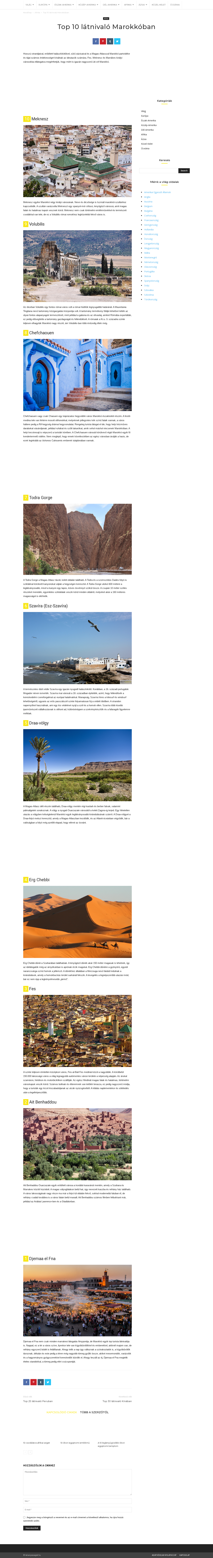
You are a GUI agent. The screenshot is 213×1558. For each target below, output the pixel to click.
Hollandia (149, 229)
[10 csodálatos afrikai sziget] (40, 1428)
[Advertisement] (77, 89)
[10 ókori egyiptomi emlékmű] (77, 1428)
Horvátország (151, 234)
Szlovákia (149, 290)
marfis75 (128, 682)
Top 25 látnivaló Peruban (38, 1401)
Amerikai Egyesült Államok (157, 192)
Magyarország (151, 248)
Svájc (147, 285)
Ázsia (142, 4)
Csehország (150, 215)
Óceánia (175, 4)
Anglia (147, 196)
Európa (43, 4)
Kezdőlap (27, 12)
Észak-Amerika (63, 4)
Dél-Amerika (110, 4)
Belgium (148, 206)
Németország (151, 262)
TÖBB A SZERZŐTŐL (94, 1412)
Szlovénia (149, 294)
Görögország (150, 224)
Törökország (150, 299)
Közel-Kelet (159, 4)
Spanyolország (151, 280)
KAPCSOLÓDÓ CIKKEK (61, 1412)
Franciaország (151, 220)
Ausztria (148, 201)
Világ (28, 4)
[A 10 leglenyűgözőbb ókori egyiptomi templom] (115, 1428)
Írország (148, 238)
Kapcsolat (184, 1555)
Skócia (147, 276)
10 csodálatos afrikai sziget (36, 1442)
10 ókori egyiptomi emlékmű (75, 1442)
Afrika (127, 4)
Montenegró (150, 257)
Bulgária (148, 210)
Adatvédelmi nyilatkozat (164, 1555)
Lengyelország (151, 243)
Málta (147, 252)
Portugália (149, 271)
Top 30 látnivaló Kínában (117, 1401)
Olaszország (150, 266)
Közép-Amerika (87, 4)
